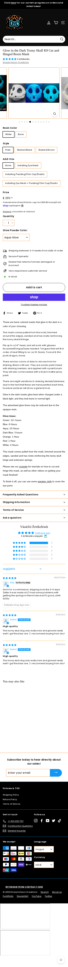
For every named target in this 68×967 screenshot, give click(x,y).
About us (57, 892)
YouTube (36, 896)
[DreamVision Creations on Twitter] (53, 820)
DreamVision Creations (16, 62)
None (8, 165)
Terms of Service (11, 803)
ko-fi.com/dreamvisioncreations (16, 960)
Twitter (48, 896)
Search (45, 892)
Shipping (7, 211)
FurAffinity (8, 896)
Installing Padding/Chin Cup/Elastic (25, 174)
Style (6, 143)
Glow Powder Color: (15, 230)
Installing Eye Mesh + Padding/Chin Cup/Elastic (31, 183)
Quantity (8, 216)
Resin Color (10, 128)
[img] (10, 578)
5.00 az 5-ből (42, 533)
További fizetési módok (34, 304)
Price (6, 192)
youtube (23, 466)
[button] (10, 59)
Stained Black (24, 149)
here (13, 2)
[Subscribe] (56, 772)
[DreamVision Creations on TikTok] (59, 820)
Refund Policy (10, 799)
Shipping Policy (11, 794)
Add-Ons (8, 159)
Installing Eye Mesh (27, 165)
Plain (8, 149)
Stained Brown (46, 149)
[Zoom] (54, 114)
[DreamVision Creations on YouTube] (47, 820)
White (8, 134)
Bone (21, 134)
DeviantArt (22, 896)
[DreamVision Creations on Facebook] (41, 820)
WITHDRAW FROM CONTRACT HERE (24, 886)
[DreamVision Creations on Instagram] (35, 820)
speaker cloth (45, 481)
